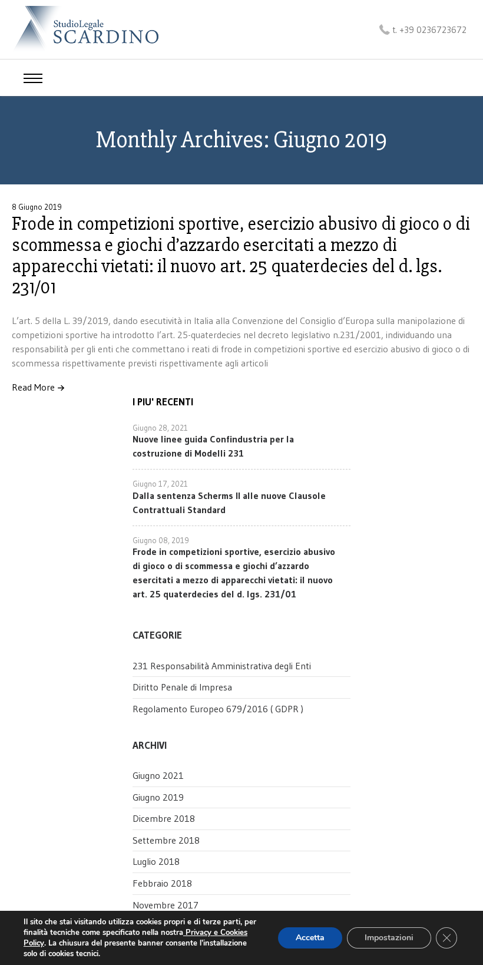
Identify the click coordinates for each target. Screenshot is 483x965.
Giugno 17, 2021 (160, 483)
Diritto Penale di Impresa (182, 687)
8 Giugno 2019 (37, 206)
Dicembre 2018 (164, 818)
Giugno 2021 (158, 775)
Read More (33, 387)
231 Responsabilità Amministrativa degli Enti (222, 666)
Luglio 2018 (156, 861)
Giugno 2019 (158, 797)
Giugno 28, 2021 (160, 427)
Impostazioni (389, 937)
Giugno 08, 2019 (161, 540)
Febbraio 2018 (162, 883)
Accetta (310, 937)
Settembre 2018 (166, 840)
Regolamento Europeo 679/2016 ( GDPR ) (218, 709)
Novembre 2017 (166, 905)
